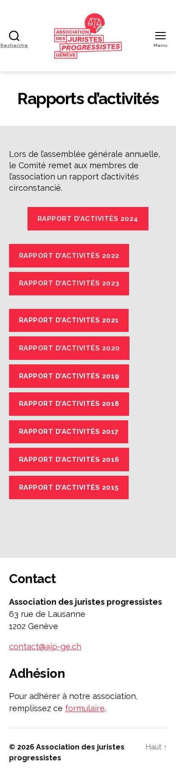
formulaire (85, 708)
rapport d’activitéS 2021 (69, 320)
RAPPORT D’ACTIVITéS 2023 (69, 283)
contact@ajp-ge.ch (45, 646)
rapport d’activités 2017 (69, 432)
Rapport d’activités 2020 (69, 348)
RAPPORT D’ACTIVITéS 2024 (88, 219)
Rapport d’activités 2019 (69, 376)
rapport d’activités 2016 (69, 459)
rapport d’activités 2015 (69, 487)
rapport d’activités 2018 (69, 404)
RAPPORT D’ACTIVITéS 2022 (69, 256)
